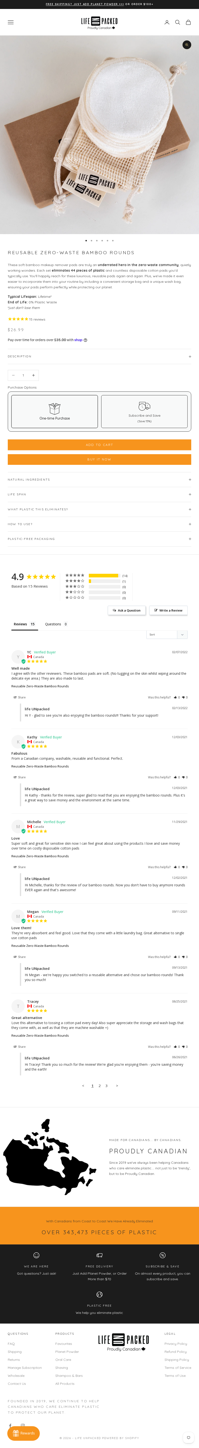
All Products (65, 1383)
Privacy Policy (176, 1343)
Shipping (15, 1351)
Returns (14, 1359)
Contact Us (17, 1383)
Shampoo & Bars (69, 1375)
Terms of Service (178, 1367)
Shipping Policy (177, 1359)
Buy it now (99, 459)
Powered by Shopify (120, 1438)
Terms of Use (175, 1375)
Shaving (61, 1367)
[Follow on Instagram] (22, 1425)
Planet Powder (67, 1351)
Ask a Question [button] (129, 610)
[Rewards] (23, 1433)
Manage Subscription (25, 1367)
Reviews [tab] (20, 624)
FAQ (11, 1343)
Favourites (63, 1343)
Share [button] (21, 697)
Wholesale (16, 1375)
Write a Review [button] (170, 610)
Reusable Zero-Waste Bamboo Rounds (40, 686)
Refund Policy (176, 1351)
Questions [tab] (53, 624)
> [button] (117, 1085)
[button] (177, 697)
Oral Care (63, 1359)
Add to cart (99, 445)
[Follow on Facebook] (10, 1425)
